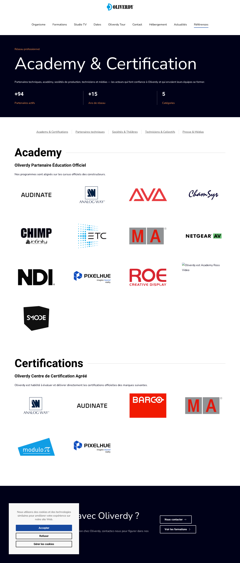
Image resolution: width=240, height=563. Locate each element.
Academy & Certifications (52, 132)
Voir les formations (176, 529)
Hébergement (158, 24)
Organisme (39, 24)
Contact (137, 24)
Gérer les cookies (44, 544)
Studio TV (80, 24)
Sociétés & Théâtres (125, 132)
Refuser (43, 536)
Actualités (180, 24)
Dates (97, 24)
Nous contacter (174, 519)
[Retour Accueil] (120, 7)
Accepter (44, 528)
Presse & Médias (193, 132)
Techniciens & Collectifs (160, 132)
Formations (60, 24)
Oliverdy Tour (116, 24)
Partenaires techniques (90, 132)
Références (201, 24)
